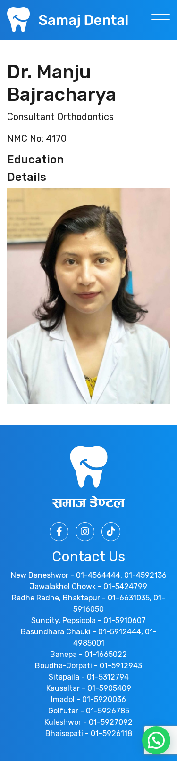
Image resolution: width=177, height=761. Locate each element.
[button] (156, 740)
